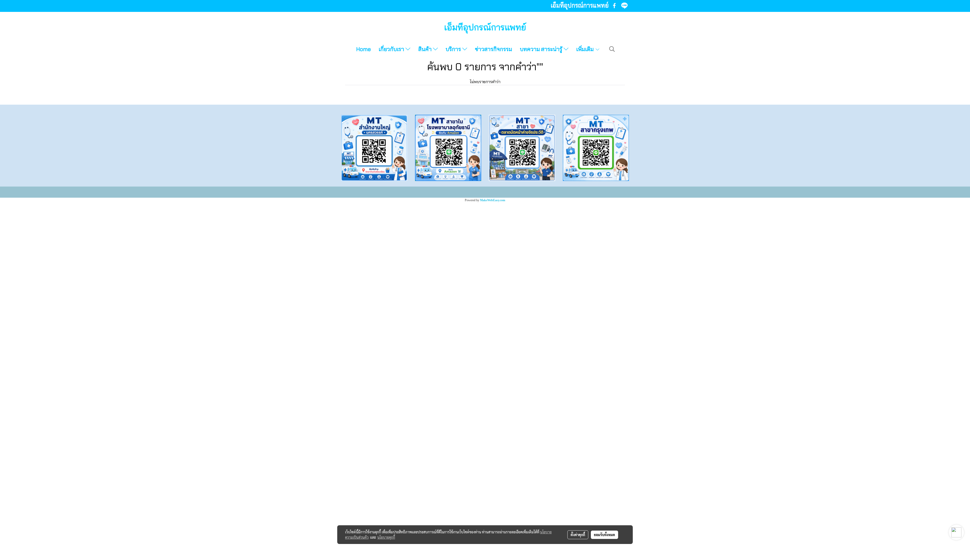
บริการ (454, 49)
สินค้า (425, 49)
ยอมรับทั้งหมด (604, 534)
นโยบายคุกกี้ (386, 537)
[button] (612, 49)
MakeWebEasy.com (492, 200)
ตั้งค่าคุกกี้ (578, 534)
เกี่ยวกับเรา (392, 49)
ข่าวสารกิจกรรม (493, 49)
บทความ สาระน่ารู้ (542, 49)
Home (363, 49)
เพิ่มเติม (585, 49)
